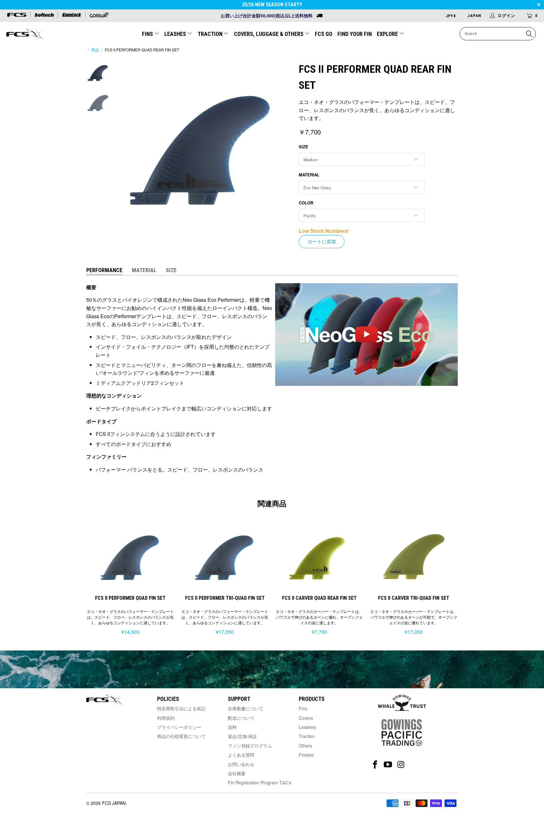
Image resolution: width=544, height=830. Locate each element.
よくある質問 (241, 755)
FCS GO (323, 34)
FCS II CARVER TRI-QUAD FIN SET (414, 556)
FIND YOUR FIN (354, 34)
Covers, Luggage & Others (269, 34)
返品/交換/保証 (242, 736)
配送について (241, 718)
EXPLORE (388, 34)
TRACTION (211, 34)
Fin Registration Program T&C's (259, 782)
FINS (148, 34)
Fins (303, 708)
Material (309, 175)
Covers (306, 718)
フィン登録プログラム (250, 745)
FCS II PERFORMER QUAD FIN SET (130, 556)
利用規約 (166, 718)
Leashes (307, 727)
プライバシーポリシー (179, 727)
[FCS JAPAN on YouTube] (388, 764)
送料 (232, 727)
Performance (104, 270)
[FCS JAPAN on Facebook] (375, 764)
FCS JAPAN (114, 803)
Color (306, 203)
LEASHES (175, 34)
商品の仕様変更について (181, 736)
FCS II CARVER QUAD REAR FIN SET (319, 556)
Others (305, 745)
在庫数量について (245, 708)
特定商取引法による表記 (181, 708)
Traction (307, 736)
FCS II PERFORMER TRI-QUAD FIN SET (225, 556)
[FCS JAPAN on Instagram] (400, 764)
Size (303, 147)
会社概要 (237, 773)
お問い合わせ (241, 764)
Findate (306, 755)
